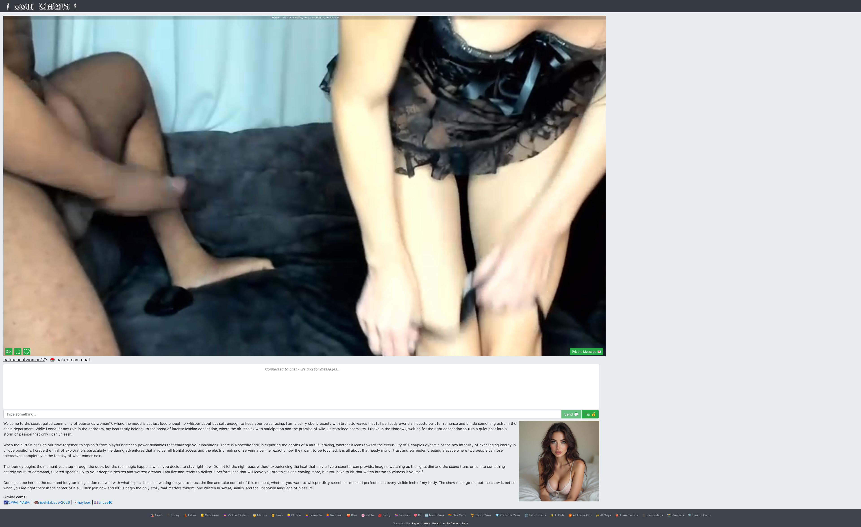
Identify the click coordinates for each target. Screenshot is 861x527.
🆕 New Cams (434, 515)
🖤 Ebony (173, 515)
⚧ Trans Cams (481, 515)
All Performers (451, 523)
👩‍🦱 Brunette (313, 515)
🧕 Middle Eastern (236, 515)
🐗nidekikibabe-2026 (52, 502)
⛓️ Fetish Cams (535, 515)
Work (427, 523)
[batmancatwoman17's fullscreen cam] (17, 351)
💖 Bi (417, 515)
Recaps (436, 523)
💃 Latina (190, 515)
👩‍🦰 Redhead (334, 515)
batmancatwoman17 (24, 359)
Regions (417, 523)
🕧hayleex (82, 502)
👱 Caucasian (209, 515)
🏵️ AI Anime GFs (580, 515)
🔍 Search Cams (699, 515)
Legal (465, 523)
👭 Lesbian (402, 515)
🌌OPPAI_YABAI (16, 502)
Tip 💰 (590, 414)
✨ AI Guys (603, 515)
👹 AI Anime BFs (626, 515)
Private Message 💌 (586, 351)
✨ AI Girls (557, 515)
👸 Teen (277, 515)
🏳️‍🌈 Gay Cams (457, 515)
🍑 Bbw (352, 515)
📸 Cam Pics (675, 515)
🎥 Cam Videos (652, 515)
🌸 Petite (367, 515)
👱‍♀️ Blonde (294, 515)
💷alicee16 (103, 502)
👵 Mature (260, 515)
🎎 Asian (156, 515)
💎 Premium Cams (507, 515)
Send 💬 (571, 414)
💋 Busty (384, 515)
